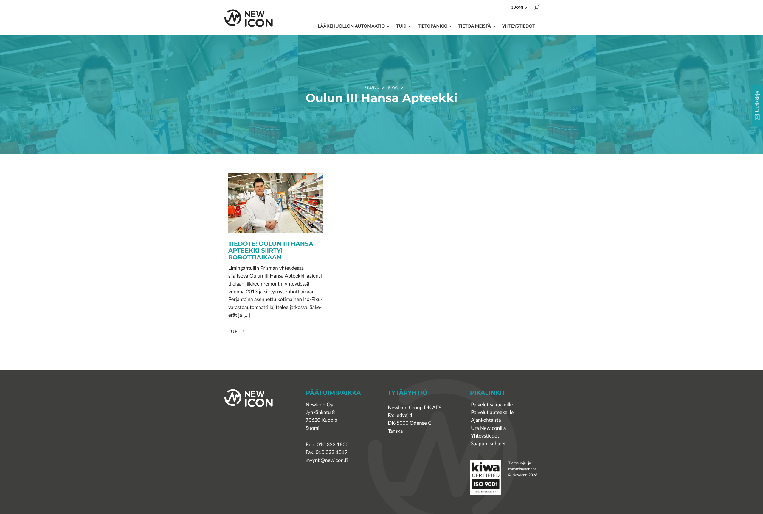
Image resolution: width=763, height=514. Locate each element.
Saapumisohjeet (488, 443)
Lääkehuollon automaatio (351, 26)
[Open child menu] (526, 8)
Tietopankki (432, 26)
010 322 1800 (333, 444)
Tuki (401, 26)
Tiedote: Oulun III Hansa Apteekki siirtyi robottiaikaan (270, 251)
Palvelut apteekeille (492, 412)
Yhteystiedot (518, 26)
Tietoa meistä (474, 26)
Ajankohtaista (486, 420)
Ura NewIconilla (488, 428)
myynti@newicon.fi (327, 460)
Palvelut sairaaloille (492, 404)
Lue (233, 331)
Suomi (517, 7)
